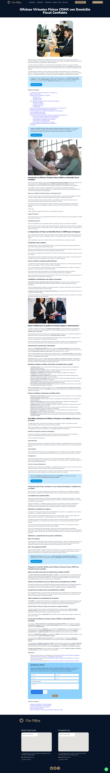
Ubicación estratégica (38, 102)
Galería (55, 2)
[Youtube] (51, 768)
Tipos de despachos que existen (37, 112)
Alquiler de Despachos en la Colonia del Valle (40, 705)
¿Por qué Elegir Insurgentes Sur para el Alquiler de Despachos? (45, 101)
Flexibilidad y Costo (37, 98)
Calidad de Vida (36, 106)
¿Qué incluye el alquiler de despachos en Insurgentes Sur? (46, 116)
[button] (106, 769)
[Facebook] (55, 768)
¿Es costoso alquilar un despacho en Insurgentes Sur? (45, 118)
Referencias (33, 125)
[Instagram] (58, 768)
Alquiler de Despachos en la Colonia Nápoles (40, 704)
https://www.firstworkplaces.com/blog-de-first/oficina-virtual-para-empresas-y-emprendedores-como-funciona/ (55, 656)
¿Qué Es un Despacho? (35, 94)
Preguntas (48, 2)
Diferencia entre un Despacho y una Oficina (40, 95)
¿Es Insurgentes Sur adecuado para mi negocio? (44, 122)
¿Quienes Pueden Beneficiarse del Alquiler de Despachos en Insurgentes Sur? (48, 108)
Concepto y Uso (36, 97)
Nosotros (32, 2)
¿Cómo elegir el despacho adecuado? (41, 120)
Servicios (40, 2)
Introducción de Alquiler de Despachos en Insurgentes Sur (43, 92)
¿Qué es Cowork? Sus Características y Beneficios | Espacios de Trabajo (46, 710)
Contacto (65, 2)
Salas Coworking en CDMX (36, 708)
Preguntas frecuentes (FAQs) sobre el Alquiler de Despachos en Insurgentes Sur (48, 115)
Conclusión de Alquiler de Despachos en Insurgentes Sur (43, 123)
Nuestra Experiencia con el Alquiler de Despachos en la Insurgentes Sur (46, 111)
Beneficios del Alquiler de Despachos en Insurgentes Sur (43, 109)
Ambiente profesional (38, 105)
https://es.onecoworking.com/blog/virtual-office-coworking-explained (63, 661)
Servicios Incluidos (37, 99)
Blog (59, 2)
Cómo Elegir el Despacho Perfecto (38, 113)
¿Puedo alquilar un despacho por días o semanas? (44, 119)
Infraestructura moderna (38, 104)
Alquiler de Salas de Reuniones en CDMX (40, 707)
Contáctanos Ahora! (36, 84)
